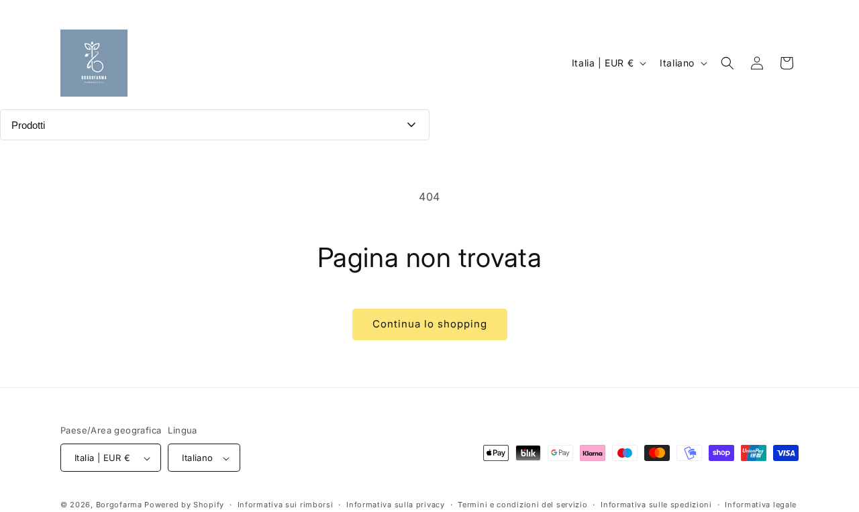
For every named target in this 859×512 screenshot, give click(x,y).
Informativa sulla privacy (395, 504)
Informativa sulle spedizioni (656, 504)
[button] (727, 63)
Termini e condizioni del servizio (522, 504)
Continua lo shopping (429, 323)
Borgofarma (119, 505)
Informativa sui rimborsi (286, 504)
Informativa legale (761, 504)
